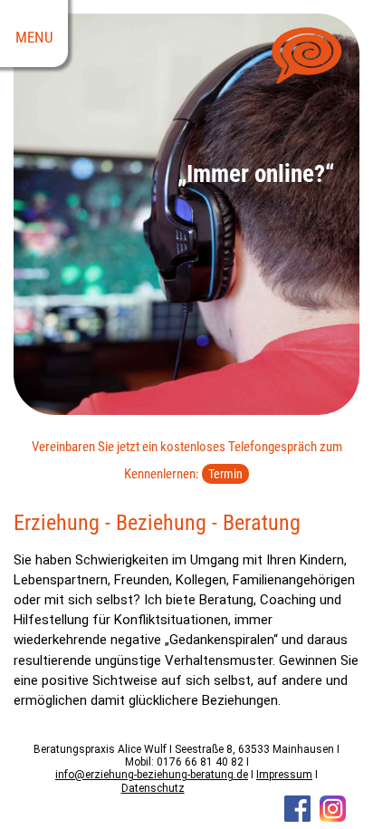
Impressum (284, 774)
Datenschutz (153, 788)
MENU (34, 37)
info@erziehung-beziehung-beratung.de (151, 774)
